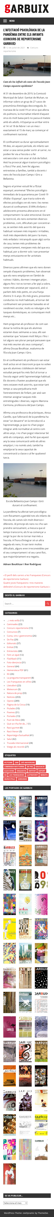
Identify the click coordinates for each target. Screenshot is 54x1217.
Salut (9, 739)
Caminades (12, 624)
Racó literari (13, 731)
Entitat (10, 647)
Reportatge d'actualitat (18, 735)
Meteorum (12, 689)
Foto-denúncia (14, 662)
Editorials (11, 643)
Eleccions (9, 771)
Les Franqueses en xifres (19, 681)
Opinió (10, 700)
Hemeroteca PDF (15, 670)
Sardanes (22, 779)
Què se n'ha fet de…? (17, 723)
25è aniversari (28, 762)
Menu (12, 20)
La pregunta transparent (19, 677)
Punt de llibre (13, 719)
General (11, 666)
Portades (11, 716)
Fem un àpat (13, 654)
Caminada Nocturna (14, 766)
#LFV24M (8, 762)
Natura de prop (14, 693)
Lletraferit (12, 685)
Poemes (11, 712)
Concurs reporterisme (18, 628)
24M (16, 762)
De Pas (10, 639)
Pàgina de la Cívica (16, 704)
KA (8, 673)
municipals (9, 779)
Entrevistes (12, 651)
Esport (41, 771)
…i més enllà (13, 620)
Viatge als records (15, 746)
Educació (40, 766)
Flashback (12, 658)
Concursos (12, 631)
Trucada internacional (17, 742)
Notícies (11, 697)
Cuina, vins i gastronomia (19, 635)
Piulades (11, 708)
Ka (5, 775)
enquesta (21, 771)
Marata (44, 775)
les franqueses (16, 775)
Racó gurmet (13, 727)
